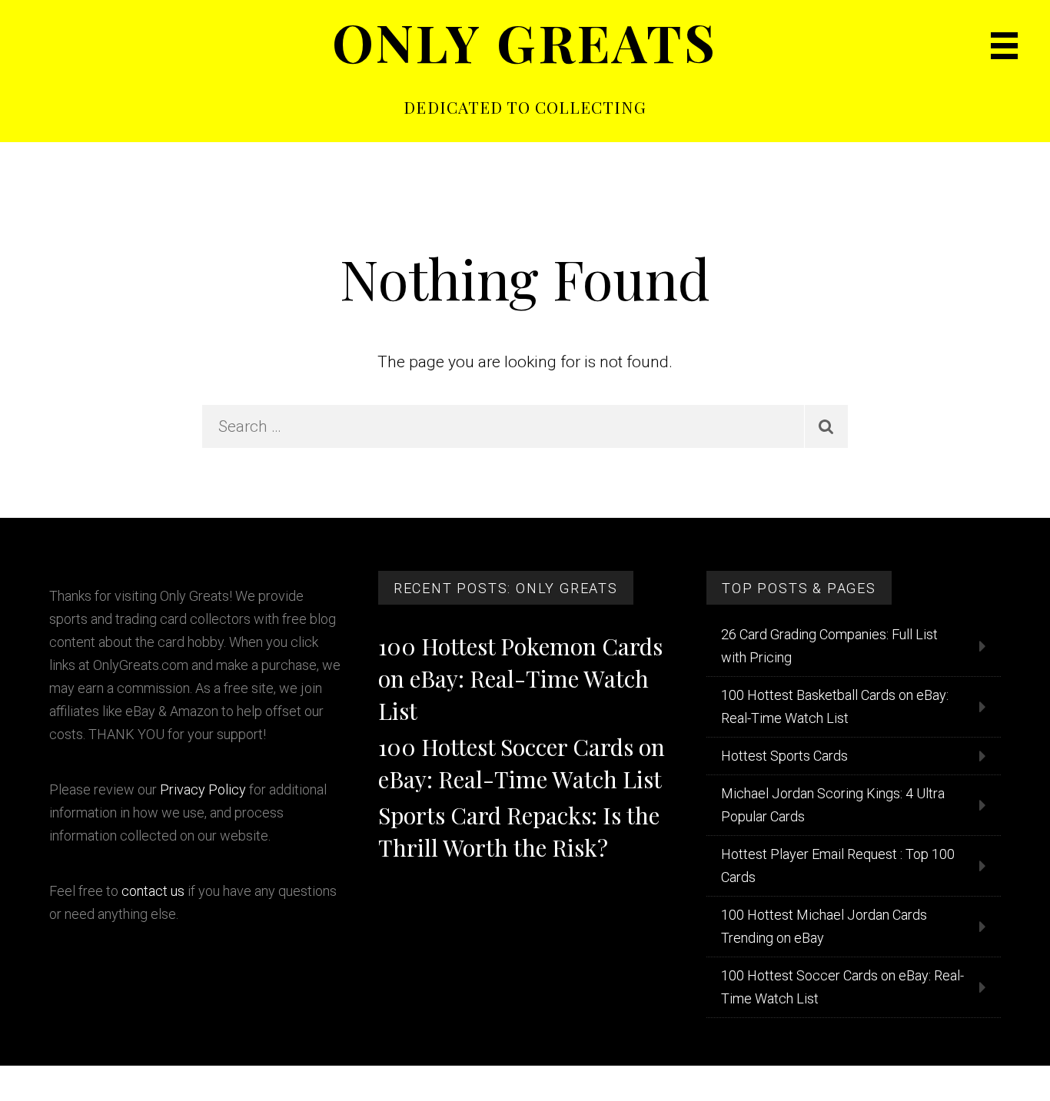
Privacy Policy (203, 789)
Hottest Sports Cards (784, 756)
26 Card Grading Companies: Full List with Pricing (829, 645)
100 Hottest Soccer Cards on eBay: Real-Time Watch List (842, 986)
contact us (152, 891)
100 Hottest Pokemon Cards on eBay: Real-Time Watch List (520, 678)
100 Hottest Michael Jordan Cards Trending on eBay (824, 926)
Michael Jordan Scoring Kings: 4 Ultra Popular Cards (833, 804)
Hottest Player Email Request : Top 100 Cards (838, 865)
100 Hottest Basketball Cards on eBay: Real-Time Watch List (835, 706)
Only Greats (524, 41)
